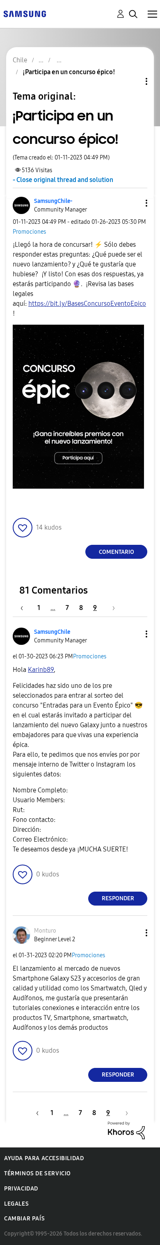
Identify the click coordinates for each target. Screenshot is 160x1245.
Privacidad (21, 1188)
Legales (16, 1203)
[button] (133, 203)
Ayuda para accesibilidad (44, 1158)
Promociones (29, 231)
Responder (118, 898)
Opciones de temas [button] (132, 81)
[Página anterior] (25, 607)
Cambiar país (24, 1218)
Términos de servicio (37, 1173)
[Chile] (24, 13)
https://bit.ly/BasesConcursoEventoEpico (87, 303)
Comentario (116, 552)
